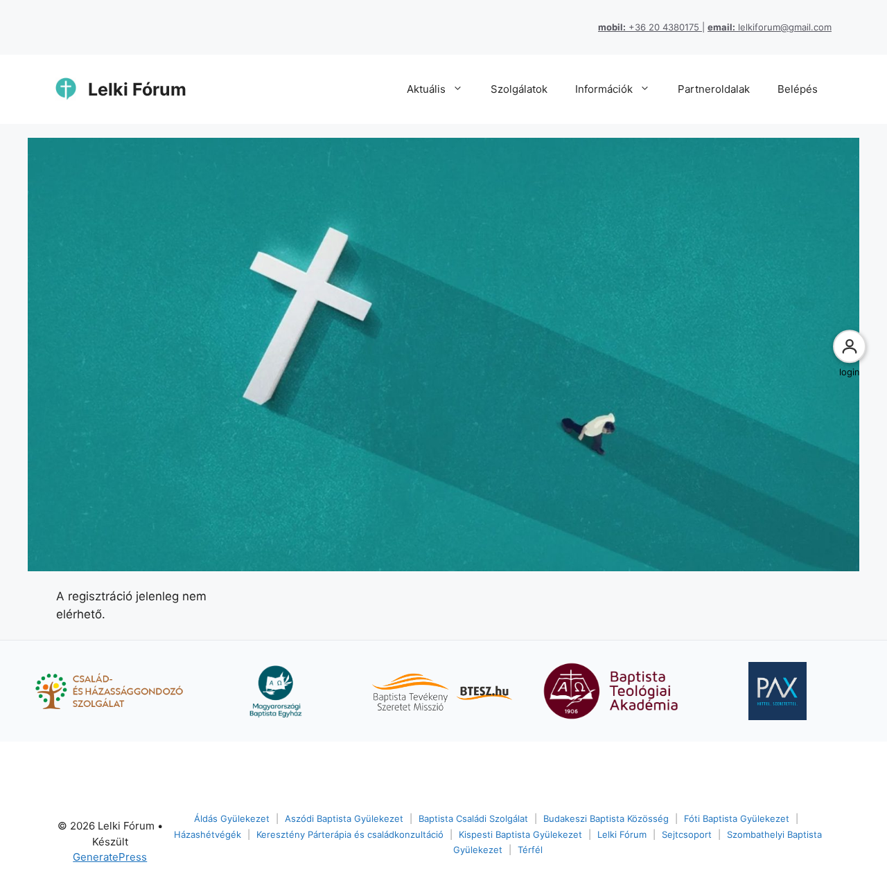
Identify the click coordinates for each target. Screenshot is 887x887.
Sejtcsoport (687, 834)
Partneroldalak (714, 89)
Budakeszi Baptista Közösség (606, 818)
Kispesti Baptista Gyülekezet (520, 834)
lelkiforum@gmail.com (770, 27)
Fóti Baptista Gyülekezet (736, 818)
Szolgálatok (519, 89)
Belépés (798, 89)
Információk (604, 89)
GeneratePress (110, 856)
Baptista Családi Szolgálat (473, 818)
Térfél (530, 849)
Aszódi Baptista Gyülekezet (344, 818)
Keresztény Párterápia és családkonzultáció (350, 834)
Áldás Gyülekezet (232, 818)
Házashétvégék (207, 834)
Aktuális (426, 89)
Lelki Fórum (137, 89)
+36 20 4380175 (650, 27)
